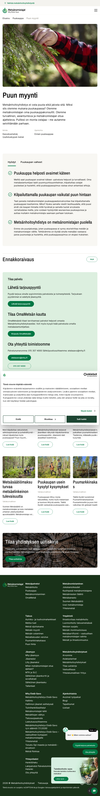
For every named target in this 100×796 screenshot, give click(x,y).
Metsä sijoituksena (34, 626)
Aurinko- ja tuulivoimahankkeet (40, 619)
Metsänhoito (31, 587)
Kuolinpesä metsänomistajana (77, 590)
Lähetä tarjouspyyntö (20, 304)
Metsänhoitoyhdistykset (74, 662)
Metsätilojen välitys (34, 714)
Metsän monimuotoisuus (75, 630)
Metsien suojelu (70, 626)
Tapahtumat (68, 704)
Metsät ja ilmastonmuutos (75, 640)
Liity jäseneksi (32, 662)
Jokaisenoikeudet (71, 587)
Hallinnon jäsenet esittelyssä (39, 704)
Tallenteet (30, 686)
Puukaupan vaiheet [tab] (31, 162)
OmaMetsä (30, 597)
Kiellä (18, 419)
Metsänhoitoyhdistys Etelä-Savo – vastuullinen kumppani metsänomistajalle (42, 734)
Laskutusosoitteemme (36, 721)
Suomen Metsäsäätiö (73, 601)
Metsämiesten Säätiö (73, 594)
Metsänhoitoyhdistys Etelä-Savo (41, 697)
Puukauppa (30, 590)
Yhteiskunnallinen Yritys (74, 673)
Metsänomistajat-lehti (36, 711)
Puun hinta (30, 644)
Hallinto (29, 700)
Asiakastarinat (70, 658)
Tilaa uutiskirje (70, 666)
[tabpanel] (50, 205)
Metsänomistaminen (35, 594)
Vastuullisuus (69, 669)
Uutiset (66, 707)
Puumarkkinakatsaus (35, 640)
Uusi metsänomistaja (73, 604)
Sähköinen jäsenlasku (35, 682)
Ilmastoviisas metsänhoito (75, 619)
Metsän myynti (32, 630)
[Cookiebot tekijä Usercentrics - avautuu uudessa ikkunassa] (85, 375)
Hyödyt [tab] (12, 162)
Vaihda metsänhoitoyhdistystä (20, 3)
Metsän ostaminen (34, 633)
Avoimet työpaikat (72, 697)
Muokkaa (48, 419)
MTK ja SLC (31, 672)
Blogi (65, 700)
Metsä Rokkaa (32, 751)
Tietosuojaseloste (34, 718)
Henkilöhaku (31, 762)
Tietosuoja (43, 783)
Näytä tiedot (86, 411)
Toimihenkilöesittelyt (35, 707)
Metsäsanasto (69, 597)
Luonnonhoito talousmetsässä (77, 623)
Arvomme (67, 655)
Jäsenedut (30, 658)
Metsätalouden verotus (36, 637)
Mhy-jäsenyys (32, 655)
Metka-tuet (30, 623)
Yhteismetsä (69, 608)
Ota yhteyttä (31, 772)
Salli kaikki (81, 419)
